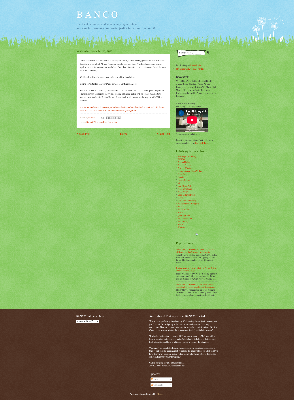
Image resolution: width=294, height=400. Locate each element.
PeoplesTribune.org (203, 142)
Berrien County (184, 165)
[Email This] (107, 117)
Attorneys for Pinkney (187, 156)
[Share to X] (113, 117)
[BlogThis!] (110, 117)
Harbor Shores (184, 179)
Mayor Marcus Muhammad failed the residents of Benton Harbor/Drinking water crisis (195, 250)
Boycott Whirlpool (94, 121)
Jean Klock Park (184, 185)
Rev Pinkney (183, 221)
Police (180, 206)
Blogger (160, 393)
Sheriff (180, 224)
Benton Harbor (184, 162)
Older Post (163, 133)
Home (123, 133)
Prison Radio (195, 65)
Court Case (182, 174)
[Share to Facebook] (116, 117)
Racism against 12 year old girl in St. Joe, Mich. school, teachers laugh (196, 269)
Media (180, 197)
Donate (181, 176)
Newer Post (83, 133)
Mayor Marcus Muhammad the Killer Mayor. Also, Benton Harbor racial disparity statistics (195, 285)
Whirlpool (182, 227)
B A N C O (97, 14)
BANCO (181, 159)
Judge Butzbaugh (185, 188)
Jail (179, 182)
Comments (158, 384)
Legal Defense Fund (186, 194)
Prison (180, 212)
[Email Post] (102, 117)
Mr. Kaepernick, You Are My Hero (190, 68)
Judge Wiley (183, 191)
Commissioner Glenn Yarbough (191, 171)
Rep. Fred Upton (110, 121)
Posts (155, 379)
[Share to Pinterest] (119, 117)
